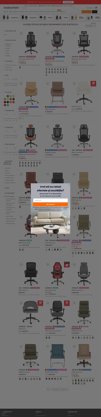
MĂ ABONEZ (50, 204)
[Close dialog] (69, 184)
